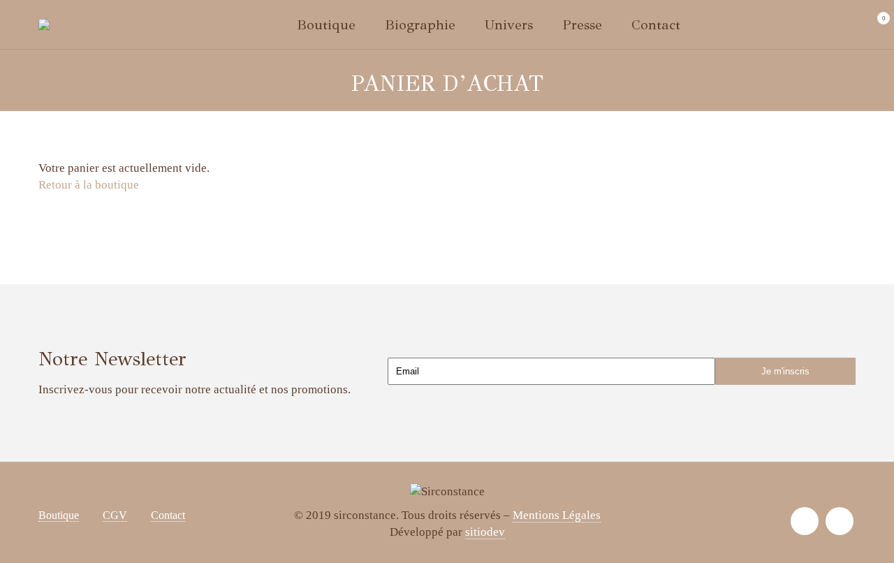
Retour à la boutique (88, 184)
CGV (115, 515)
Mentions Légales (557, 515)
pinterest (839, 521)
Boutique (58, 515)
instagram (805, 521)
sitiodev (485, 532)
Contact (168, 515)
